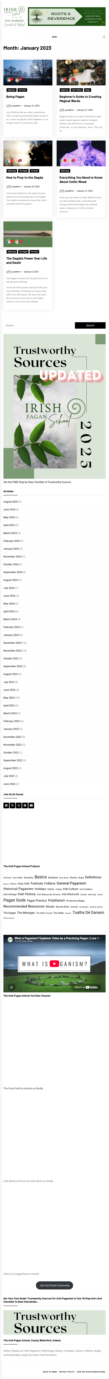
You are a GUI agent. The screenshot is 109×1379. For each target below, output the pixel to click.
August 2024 (10, 579)
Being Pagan (15, 96)
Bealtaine (53, 877)
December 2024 (12, 556)
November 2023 (12, 650)
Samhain (74, 907)
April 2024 (9, 611)
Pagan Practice (37, 900)
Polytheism (56, 900)
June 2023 (9, 689)
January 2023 (11, 728)
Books (73, 877)
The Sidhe (58, 913)
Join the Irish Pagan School (91, 1372)
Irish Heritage (10, 894)
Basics (41, 877)
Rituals (50, 906)
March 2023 (10, 713)
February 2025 (11, 540)
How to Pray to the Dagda (24, 177)
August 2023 (10, 674)
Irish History (27, 894)
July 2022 (8, 775)
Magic (87, 90)
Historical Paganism (18, 889)
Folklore (49, 883)
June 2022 (9, 783)
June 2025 (9, 509)
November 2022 (12, 744)
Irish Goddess (86, 889)
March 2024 (10, 619)
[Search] (104, 37)
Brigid (81, 877)
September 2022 (12, 760)
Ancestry (28, 877)
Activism (7, 877)
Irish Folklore (77, 90)
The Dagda (23, 171)
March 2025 (10, 533)
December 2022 (12, 736)
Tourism (68, 913)
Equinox (6, 884)
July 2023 (8, 682)
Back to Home (50, 1372)
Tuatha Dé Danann (88, 912)
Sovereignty (83, 907)
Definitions (93, 877)
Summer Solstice (96, 907)
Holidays (40, 889)
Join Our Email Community (55, 1285)
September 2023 (12, 666)
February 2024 (11, 627)
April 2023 (9, 705)
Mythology (12, 171)
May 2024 (9, 603)
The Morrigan (26, 913)
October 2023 (11, 658)
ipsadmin (16, 105)
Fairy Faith (24, 883)
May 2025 (9, 517)
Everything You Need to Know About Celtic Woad (80, 179)
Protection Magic (75, 900)
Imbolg (58, 889)
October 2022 (11, 752)
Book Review (64, 878)
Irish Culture (70, 889)
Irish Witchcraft (70, 894)
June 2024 (9, 595)
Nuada (100, 894)
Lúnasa (83, 894)
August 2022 (10, 768)
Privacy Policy (67, 1372)
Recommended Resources (23, 906)
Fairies (13, 884)
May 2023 (9, 697)
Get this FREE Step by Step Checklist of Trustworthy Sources (37, 482)
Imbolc (50, 889)
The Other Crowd (44, 913)
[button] (54, 37)
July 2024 (8, 587)
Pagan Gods (14, 900)
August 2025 (10, 501)
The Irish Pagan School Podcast (21, 866)
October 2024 (11, 564)
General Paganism (71, 883)
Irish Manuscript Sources (49, 894)
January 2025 (11, 548)
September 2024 (12, 572)
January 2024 (11, 634)
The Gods (22, 90)
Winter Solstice (8, 918)
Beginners (11, 90)
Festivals (37, 883)
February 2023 (11, 721)
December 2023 (12, 642)
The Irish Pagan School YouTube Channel (26, 995)
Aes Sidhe (18, 877)
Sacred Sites (62, 906)
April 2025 (9, 525)
